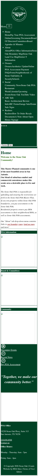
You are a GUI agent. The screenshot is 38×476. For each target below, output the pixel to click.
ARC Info (9, 97)
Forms (13, 72)
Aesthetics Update (20, 66)
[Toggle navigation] (9, 26)
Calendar (14, 91)
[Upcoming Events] (3, 346)
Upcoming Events (9, 349)
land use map (29, 224)
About (7, 47)
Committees (21, 41)
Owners (8, 63)
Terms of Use (28, 468)
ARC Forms (13, 103)
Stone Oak (23, 466)
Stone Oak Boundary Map (21, 52)
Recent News (7, 357)
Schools (15, 78)
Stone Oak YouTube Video (23, 94)
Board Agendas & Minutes (18, 43)
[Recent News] (3, 353)
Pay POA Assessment (10, 364)
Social (7, 82)
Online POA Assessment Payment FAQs (19, 69)
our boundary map (15, 224)
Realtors (8, 110)
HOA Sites (17, 468)
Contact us (5, 442)
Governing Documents (21, 38)
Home (7, 31)
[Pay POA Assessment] (3, 360)
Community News (13, 85)
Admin (19, 471)
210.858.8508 (6, 439)
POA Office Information (21, 50)
